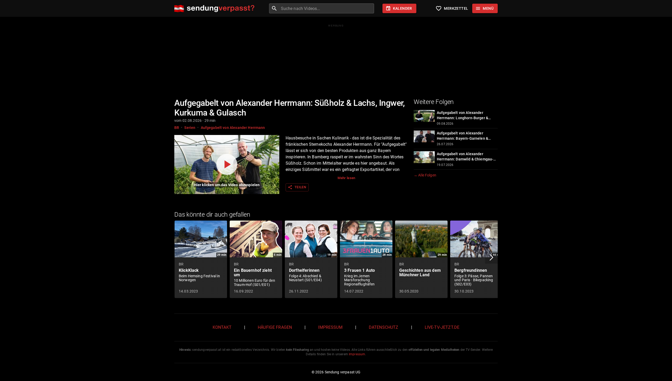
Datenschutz (383, 327)
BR (176, 128)
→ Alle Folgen (425, 175)
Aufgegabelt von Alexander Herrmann (233, 128)
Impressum (330, 327)
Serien (189, 128)
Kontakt (222, 327)
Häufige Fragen (275, 327)
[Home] (215, 8)
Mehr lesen (346, 178)
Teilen (297, 187)
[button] (491, 257)
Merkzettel (451, 8)
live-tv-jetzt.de (442, 327)
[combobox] (327, 8)
